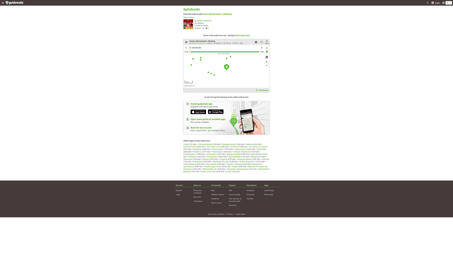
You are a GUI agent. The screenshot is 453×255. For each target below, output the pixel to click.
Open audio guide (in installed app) (208, 119)
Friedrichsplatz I (218, 149)
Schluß (228, 171)
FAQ (230, 190)
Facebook (250, 194)
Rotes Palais (261, 149)
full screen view (243, 35)
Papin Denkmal (256, 154)
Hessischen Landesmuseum (237, 169)
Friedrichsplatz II (189, 154)
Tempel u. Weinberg (234, 164)
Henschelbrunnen (213, 147)
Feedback (233, 205)
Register (179, 190)
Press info (197, 197)
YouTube (250, 199)
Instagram (250, 190)
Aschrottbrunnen (189, 147)
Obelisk (235, 167)
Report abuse (216, 203)
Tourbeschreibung (205, 144)
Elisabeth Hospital (234, 154)
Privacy (230, 214)
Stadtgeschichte (228, 144)
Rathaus (249, 144)
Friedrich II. (197, 152)
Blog (213, 190)
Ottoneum (192, 157)
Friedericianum (217, 152)
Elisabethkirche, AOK (221, 162)
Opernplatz (197, 149)
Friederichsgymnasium (213, 167)
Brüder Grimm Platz (208, 171)
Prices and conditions (197, 191)
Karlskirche (234, 147)
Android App (269, 190)
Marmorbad (187, 159)
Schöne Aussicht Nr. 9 (247, 162)
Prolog (185, 144)
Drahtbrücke (198, 162)
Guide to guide (234, 194)
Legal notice (240, 214)
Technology (197, 201)
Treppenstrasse (241, 149)
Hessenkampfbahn (244, 159)
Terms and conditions (216, 214)
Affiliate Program (217, 194)
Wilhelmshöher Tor (210, 169)
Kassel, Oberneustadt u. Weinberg (217, 14)
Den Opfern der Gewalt (258, 147)
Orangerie (223, 159)
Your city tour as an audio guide (235, 200)
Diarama (254, 157)
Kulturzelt (265, 159)
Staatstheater (212, 157)
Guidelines (215, 199)
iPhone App (268, 194)
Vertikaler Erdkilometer (242, 152)
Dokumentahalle (234, 157)
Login (178, 194)
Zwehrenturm (211, 154)
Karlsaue (205, 159)
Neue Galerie (211, 164)
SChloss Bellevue (190, 164)
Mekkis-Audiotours (204, 21)
